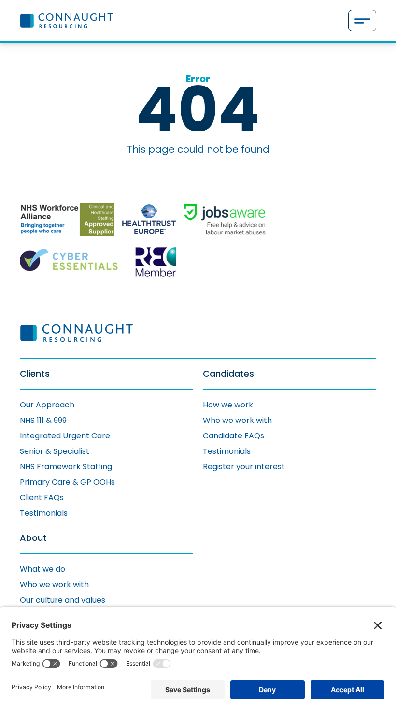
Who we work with (237, 420)
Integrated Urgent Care (65, 435)
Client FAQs (42, 497)
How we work (228, 404)
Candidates (228, 373)
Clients (35, 373)
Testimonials (44, 513)
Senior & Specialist (54, 451)
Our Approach (47, 404)
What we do (42, 569)
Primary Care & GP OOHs (67, 482)
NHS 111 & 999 (43, 420)
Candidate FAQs (233, 435)
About (33, 538)
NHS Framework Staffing (66, 466)
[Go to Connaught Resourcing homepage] (66, 20)
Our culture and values (62, 600)
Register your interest (244, 466)
